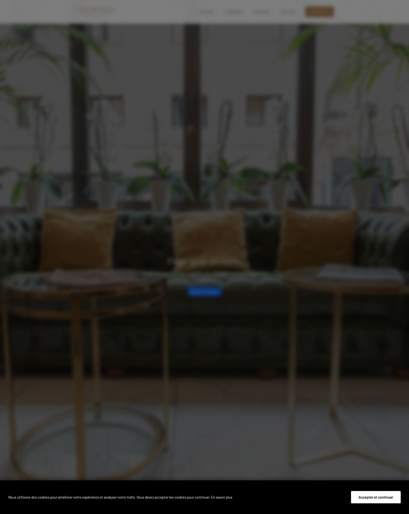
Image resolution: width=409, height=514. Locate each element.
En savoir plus (221, 497)
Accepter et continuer (376, 497)
